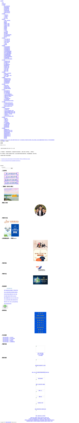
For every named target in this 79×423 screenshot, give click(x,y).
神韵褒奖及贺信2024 (7, 133)
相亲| (8, 299)
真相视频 (3, 117)
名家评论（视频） (7, 24)
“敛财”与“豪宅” (6, 42)
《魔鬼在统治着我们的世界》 (9, 95)
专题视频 (3, 107)
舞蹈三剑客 (47, 417)
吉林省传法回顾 (6, 10)
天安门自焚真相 (6, 122)
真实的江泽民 (6, 85)
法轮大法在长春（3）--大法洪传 (8, 339)
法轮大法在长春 (8, 422)
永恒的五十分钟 (40, 402)
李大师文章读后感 (7, 35)
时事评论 (5, 29)
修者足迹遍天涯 (6, 7)
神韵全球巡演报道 (7, 132)
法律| (13, 299)
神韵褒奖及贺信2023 (7, 134)
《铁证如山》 (6, 121)
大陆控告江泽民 (6, 86)
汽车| (8, 301)
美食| (15, 292)
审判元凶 (3, 84)
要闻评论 (3, 19)
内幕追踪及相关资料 (7, 78)
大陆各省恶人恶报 (7, 61)
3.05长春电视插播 (7, 123)
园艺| (10, 299)
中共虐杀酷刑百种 (7, 50)
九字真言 (5, 30)
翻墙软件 (5, 22)
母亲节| (10, 303)
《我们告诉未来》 (7, 108)
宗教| (5, 301)
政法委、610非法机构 (7, 73)
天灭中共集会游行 (7, 90)
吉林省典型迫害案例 (7, 55)
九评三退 (3, 89)
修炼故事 (3, 13)
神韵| (17, 290)
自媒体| (7, 290)
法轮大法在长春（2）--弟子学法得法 (9, 338)
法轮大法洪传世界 (7, 6)
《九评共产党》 (6, 109)
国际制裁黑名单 (6, 65)
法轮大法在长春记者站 (7, 34)
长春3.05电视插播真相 (7, 52)
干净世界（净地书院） (46, 418)
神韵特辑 (3, 128)
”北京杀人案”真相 (7, 41)
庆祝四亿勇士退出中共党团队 (9, 100)
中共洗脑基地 (6, 74)
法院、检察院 (6, 76)
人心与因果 (6, 31)
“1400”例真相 (40, 355)
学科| (17, 299)
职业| (17, 301)
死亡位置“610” (6, 63)
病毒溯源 (5, 28)
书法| (5, 303)
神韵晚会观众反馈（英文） (8, 131)
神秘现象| (12, 292)
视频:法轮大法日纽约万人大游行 (40, 365)
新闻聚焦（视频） (7, 23)
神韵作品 (5, 138)
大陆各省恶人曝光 (7, 62)
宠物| (12, 299)
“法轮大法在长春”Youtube (8, 106)
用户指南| (7, 303)
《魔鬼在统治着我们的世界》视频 (9, 111)
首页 (3, 2)
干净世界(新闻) (34, 418)
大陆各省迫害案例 (7, 46)
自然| (15, 301)
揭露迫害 (3, 45)
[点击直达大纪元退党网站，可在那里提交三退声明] (11, 181)
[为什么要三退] (11, 178)
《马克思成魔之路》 (7, 98)
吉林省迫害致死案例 (7, 54)
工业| (12, 301)
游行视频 (3, 101)
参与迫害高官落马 (7, 64)
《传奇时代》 (6, 120)
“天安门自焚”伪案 (7, 39)
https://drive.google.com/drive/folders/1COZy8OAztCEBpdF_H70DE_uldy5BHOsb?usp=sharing (15, 158)
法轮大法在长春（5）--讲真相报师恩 (9, 341)
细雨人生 (40, 396)
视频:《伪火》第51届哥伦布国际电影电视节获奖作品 (40, 372)
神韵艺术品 (43, 417)
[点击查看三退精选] (11, 184)
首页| (5, 290)
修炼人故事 (6, 18)
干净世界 (30, 418)
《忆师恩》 (6, 17)
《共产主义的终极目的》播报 (9, 116)
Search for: (3, 167)
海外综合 (5, 21)
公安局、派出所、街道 (7, 75)
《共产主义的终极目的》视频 (9, 110)
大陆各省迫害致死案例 (7, 51)
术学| (7, 301)
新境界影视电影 (6, 127)
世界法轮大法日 (6, 9)
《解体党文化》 (6, 97)
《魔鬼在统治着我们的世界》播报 (9, 112)
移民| (15, 299)
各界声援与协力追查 (7, 79)
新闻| (9, 290)
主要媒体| (11, 290)
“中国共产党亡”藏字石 (7, 96)
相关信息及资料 (6, 83)
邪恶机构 (3, 72)
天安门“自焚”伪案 (40, 353)
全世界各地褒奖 (6, 8)
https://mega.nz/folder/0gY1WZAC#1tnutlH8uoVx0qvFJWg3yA (10, 160)
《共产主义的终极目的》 (8, 94)
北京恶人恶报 (6, 68)
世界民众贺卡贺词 (7, 12)
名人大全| (5, 299)
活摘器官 (3, 77)
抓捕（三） (40, 390)
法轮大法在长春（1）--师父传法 (8, 337)
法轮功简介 (6, 118)
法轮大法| (5, 292)
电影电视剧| (9, 292)
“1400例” (5, 43)
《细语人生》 (6, 119)
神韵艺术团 (32, 417)
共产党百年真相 (6, 99)
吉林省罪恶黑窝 (6, 57)
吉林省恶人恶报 (6, 66)
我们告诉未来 (40, 378)
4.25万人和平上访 (7, 40)
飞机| (10, 301)
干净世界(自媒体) (40, 418)
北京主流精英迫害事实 (7, 53)
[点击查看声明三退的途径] (11, 175)
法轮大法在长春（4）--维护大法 (8, 340)
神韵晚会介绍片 (6, 129)
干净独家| (14, 290)
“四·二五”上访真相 (40, 354)
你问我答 (5, 44)
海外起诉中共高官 (7, 87)
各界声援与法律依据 (7, 88)
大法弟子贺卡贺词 (7, 11)
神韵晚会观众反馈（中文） (8, 130)
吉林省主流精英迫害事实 (8, 56)
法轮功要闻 (6, 33)
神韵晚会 (36, 417)
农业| (14, 301)
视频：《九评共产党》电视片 (40, 384)
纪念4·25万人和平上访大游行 (8, 105)
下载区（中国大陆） (7, 20)
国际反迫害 (6, 32)
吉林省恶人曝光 (6, 67)
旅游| (17, 292)
